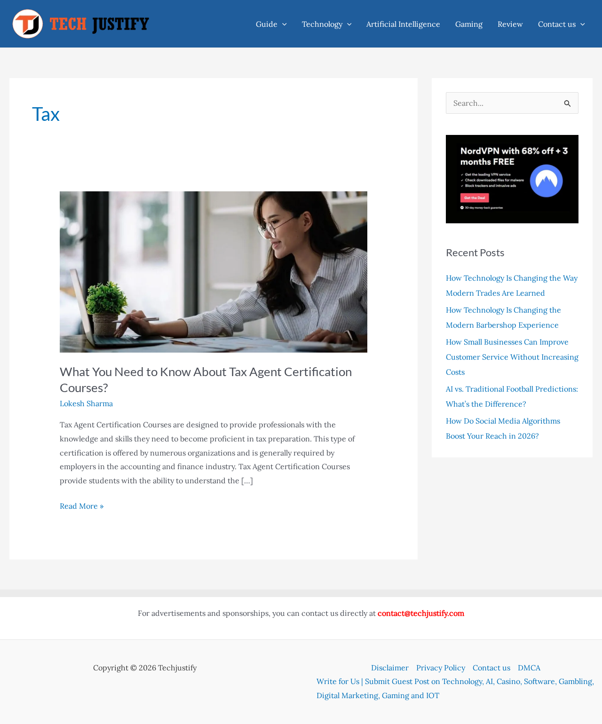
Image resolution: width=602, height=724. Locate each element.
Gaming (469, 24)
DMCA (529, 667)
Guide (266, 24)
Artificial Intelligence (403, 24)
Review (510, 24)
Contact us (557, 24)
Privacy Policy (440, 667)
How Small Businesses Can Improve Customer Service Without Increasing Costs (512, 357)
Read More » (81, 507)
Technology (322, 24)
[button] (282, 24)
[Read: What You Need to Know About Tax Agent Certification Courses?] (214, 271)
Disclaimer (390, 667)
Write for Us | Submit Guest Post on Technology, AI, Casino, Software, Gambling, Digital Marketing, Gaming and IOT (455, 688)
